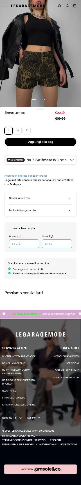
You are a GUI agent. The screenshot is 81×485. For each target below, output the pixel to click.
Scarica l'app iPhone (67, 370)
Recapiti (55, 440)
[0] (74, 6)
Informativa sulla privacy (19, 435)
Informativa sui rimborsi (18, 444)
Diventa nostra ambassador (19, 356)
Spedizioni (72, 363)
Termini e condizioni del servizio (23, 440)
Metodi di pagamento (66, 356)
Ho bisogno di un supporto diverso (18, 382)
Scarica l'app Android (66, 377)
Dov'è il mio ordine (13, 363)
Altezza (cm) (16, 236)
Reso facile (9, 390)
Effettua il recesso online (18, 404)
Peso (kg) (47, 236)
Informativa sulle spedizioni (58, 444)
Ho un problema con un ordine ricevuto (16, 372)
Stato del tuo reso (13, 397)
